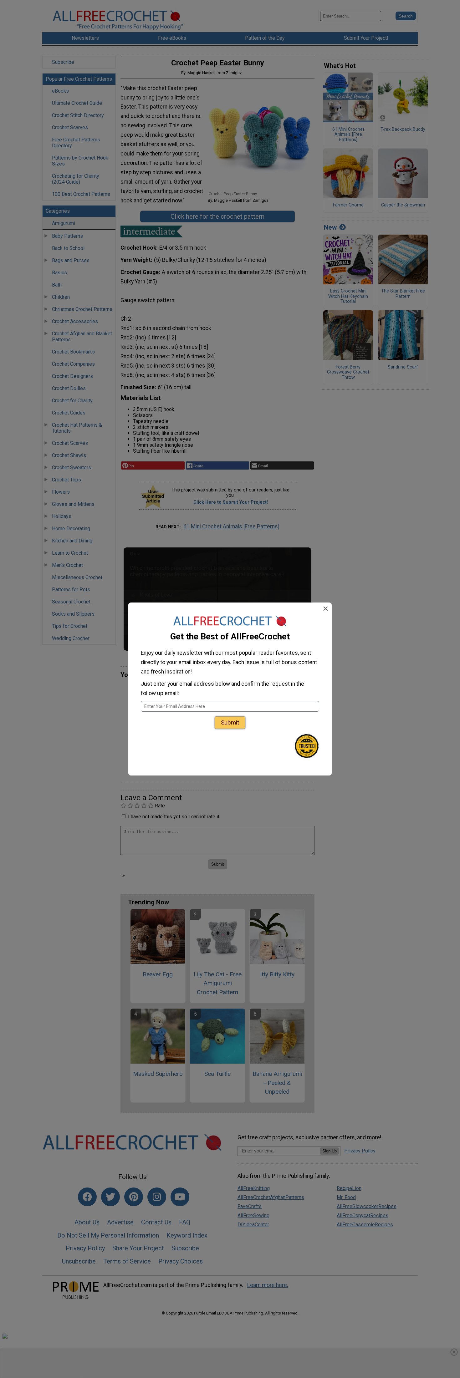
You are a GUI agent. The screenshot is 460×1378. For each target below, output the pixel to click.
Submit (230, 722)
